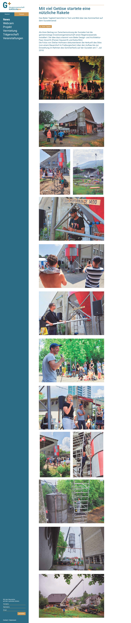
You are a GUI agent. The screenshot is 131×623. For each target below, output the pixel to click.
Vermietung (10, 30)
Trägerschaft (11, 34)
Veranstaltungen (13, 38)
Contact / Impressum (9, 620)
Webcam (8, 23)
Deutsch (7, 14)
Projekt (7, 27)
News (6, 19)
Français (21, 14)
